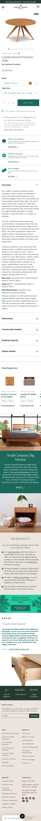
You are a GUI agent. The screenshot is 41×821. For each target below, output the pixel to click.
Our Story (26, 733)
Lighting (5, 762)
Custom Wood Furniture (7, 749)
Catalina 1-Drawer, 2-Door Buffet (9, 395)
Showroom (28, 117)
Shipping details (12, 146)
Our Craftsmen (28, 744)
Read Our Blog (28, 756)
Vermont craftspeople (19, 472)
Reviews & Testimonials (27, 752)
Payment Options (9, 797)
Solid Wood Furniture (10, 733)
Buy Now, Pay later (29, 2)
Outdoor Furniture (9, 759)
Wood (4, 78)
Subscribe (34, 716)
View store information (13, 129)
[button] (2, 6)
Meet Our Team (28, 737)
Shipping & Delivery (9, 793)
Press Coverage (28, 759)
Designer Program (9, 804)
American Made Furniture (8, 738)
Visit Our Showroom (30, 747)
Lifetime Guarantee (9, 800)
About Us (19, 487)
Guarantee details (13, 161)
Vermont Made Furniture (8, 754)
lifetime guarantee (21, 577)
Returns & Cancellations (7, 789)
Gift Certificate (8, 766)
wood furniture (14, 552)
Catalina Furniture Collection (14, 292)
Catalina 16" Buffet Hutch (28, 395)
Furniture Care (7, 784)
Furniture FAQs (8, 781)
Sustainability (27, 740)
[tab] (8, 49)
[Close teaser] (22, 816)
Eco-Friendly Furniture (7, 743)
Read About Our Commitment (20, 608)
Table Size (6, 88)
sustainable (32, 562)
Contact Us (26, 763)
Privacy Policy (7, 807)
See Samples (11, 176)
